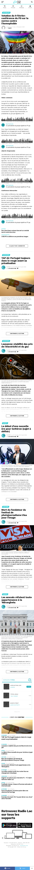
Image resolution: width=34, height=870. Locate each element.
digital (9, 28)
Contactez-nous (24, 845)
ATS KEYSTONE (12, 268)
